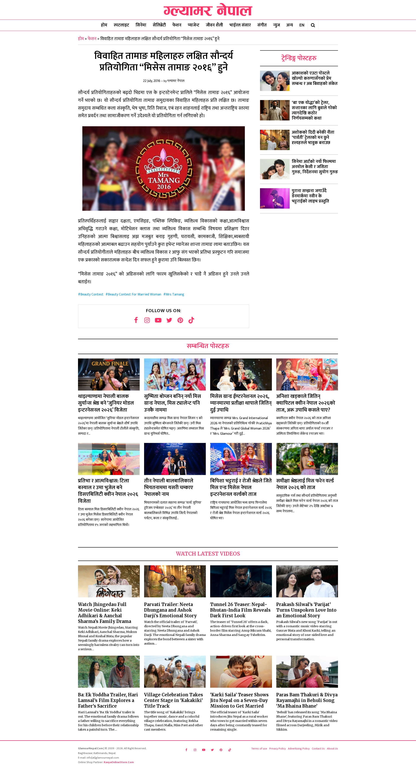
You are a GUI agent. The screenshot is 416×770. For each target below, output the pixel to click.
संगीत (262, 25)
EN (301, 25)
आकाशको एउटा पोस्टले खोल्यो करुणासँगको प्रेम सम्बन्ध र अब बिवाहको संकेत (315, 78)
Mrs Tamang (175, 294)
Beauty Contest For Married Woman (134, 294)
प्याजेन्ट (193, 25)
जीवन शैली (214, 25)
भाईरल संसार (240, 25)
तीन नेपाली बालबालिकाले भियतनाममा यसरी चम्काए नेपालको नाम (168, 488)
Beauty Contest (91, 294)
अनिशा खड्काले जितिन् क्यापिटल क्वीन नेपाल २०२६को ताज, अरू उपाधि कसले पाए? (305, 403)
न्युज (276, 25)
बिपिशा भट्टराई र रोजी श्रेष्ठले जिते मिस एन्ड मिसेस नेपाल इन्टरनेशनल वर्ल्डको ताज (241, 488)
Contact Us (318, 748)
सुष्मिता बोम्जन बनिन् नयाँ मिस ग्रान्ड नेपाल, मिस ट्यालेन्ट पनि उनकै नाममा (172, 403)
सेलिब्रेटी (159, 25)
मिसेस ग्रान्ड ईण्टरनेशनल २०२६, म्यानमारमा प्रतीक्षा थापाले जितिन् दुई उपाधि (240, 403)
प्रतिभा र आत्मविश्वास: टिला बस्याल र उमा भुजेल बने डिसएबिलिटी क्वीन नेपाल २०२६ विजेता (108, 491)
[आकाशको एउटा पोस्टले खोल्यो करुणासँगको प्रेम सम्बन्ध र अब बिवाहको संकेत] (275, 81)
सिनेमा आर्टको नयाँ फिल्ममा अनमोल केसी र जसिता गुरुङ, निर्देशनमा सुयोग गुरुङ (315, 167)
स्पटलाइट (121, 25)
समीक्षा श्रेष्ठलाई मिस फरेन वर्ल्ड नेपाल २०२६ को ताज (305, 484)
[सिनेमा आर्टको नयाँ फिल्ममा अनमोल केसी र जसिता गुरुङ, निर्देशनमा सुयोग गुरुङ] (275, 169)
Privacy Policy (277, 748)
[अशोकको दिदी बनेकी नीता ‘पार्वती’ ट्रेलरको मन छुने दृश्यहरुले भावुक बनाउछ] (275, 140)
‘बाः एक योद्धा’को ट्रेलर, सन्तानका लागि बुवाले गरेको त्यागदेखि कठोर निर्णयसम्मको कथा (314, 110)
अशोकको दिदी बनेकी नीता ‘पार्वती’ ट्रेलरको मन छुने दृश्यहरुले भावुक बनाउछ (313, 137)
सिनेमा (141, 25)
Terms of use (259, 748)
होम (104, 25)
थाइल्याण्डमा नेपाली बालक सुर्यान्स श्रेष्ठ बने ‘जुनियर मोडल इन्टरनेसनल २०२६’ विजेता (106, 403)
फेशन (176, 25)
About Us (332, 748)
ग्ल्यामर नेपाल (175, 81)
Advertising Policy (299, 748)
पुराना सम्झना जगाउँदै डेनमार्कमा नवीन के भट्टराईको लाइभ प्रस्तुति (310, 196)
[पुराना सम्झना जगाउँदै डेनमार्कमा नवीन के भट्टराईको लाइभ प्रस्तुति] (275, 198)
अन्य (289, 25)
